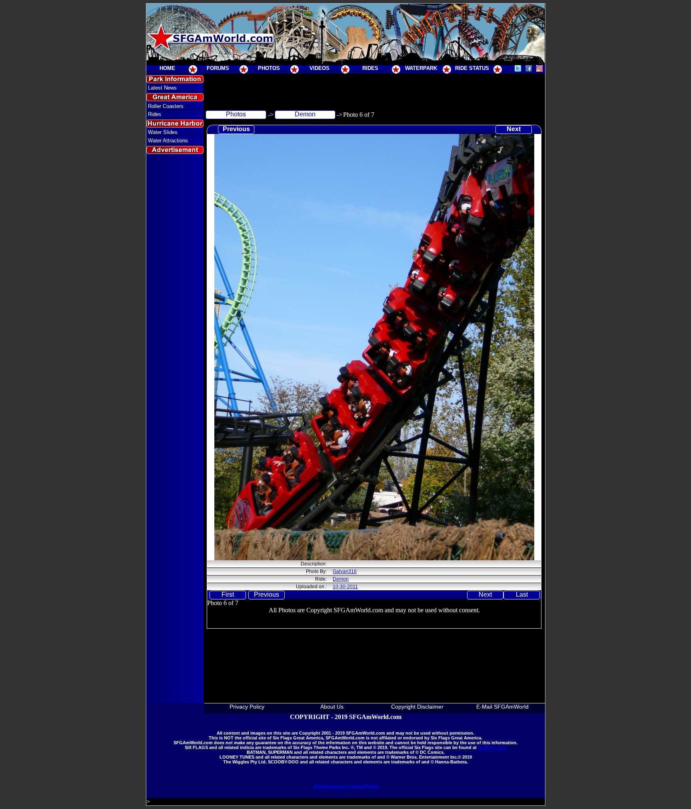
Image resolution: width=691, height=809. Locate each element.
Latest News (162, 88)
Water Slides (163, 132)
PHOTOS (269, 68)
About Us (332, 706)
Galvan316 (345, 571)
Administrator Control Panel (345, 786)
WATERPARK (421, 68)
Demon (305, 114)
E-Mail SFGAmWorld (502, 706)
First (228, 594)
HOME (167, 68)
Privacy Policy (247, 706)
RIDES (370, 68)
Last (522, 594)
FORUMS (218, 68)
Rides (154, 114)
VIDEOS (320, 68)
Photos (236, 114)
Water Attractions (168, 141)
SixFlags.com (492, 747)
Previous (236, 129)
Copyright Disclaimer (417, 706)
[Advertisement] (175, 301)
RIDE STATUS (472, 68)
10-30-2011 (345, 586)
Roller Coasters (166, 106)
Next (514, 129)
